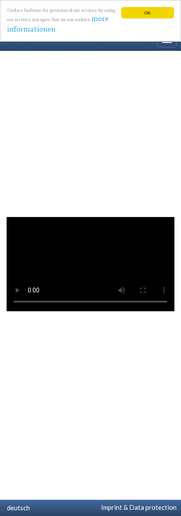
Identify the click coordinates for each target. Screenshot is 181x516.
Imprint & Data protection (137, 507)
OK (148, 12)
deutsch (17, 508)
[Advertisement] (90, 131)
